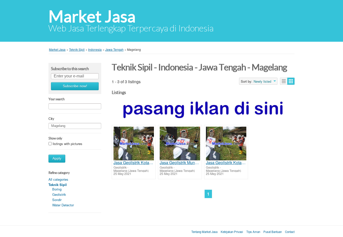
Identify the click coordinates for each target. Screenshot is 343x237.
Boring (57, 189)
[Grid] (291, 81)
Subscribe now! (75, 86)
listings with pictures (67, 143)
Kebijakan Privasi (232, 232)
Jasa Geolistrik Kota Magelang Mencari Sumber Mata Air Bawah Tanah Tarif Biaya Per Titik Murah (133, 162)
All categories (58, 179)
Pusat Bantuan (272, 232)
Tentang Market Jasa (204, 232)
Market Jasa (92, 16)
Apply (56, 158)
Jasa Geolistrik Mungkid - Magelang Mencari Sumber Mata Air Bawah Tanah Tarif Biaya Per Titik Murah (180, 162)
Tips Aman (253, 232)
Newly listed (262, 81)
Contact (290, 232)
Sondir (57, 199)
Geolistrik (59, 194)
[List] (284, 81)
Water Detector (63, 205)
